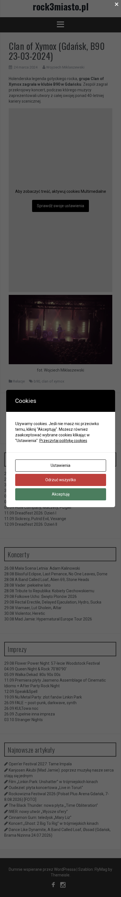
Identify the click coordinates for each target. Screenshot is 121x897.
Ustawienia (60, 465)
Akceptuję (61, 494)
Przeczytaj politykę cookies (63, 440)
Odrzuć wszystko (60, 480)
